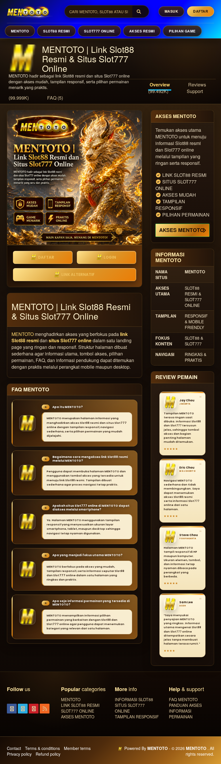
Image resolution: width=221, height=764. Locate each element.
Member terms (77, 748)
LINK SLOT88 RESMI (80, 705)
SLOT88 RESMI (56, 31)
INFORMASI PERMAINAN (181, 713)
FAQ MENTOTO (183, 699)
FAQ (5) (55, 97)
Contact (14, 748)
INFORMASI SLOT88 (134, 699)
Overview (160, 84)
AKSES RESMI (142, 31)
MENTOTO (20, 31)
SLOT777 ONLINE (99, 31)
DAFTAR (46, 257)
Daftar (200, 11)
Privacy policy (19, 754)
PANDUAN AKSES (185, 705)
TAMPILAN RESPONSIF (137, 716)
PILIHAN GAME (182, 31)
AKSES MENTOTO (181, 230)
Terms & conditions (42, 748)
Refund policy (48, 754)
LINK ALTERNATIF (78, 274)
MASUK (171, 11)
